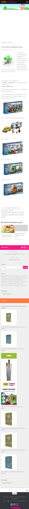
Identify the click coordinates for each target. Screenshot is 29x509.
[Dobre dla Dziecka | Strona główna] (11, 2)
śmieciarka (21, 212)
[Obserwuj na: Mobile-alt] (27, 247)
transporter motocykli (13, 214)
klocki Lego (14, 207)
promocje (11, 210)
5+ (5, 207)
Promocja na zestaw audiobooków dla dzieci (20, 235)
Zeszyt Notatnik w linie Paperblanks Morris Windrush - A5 (13, 326)
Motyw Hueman (22, 500)
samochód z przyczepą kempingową (9, 212)
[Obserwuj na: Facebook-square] (22, 247)
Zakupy (10, 42)
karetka (8, 207)
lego (19, 207)
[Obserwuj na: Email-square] (24, 247)
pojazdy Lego (4, 210)
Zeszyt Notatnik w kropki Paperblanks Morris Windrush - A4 (14, 449)
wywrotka (21, 214)
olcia (6, 50)
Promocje (4, 42)
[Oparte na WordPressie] (8, 500)
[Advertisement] (14, 25)
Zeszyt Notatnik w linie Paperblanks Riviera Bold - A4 (12, 471)
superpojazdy (5, 214)
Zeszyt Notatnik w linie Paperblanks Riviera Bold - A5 (12, 348)
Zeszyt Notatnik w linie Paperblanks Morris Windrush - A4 (13, 428)
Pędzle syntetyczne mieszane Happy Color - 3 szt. (12, 406)
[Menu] (27, 2)
